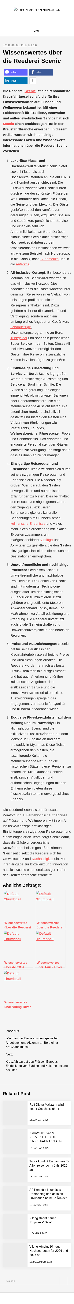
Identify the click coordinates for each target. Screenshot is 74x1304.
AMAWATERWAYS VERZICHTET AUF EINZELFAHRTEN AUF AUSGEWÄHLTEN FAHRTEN (45, 1141)
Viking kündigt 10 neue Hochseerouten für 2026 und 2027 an (48, 1251)
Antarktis (22, 264)
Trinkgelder (18, 338)
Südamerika (49, 259)
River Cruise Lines (15, 45)
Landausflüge (20, 327)
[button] (16, 72)
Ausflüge (46, 540)
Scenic (32, 45)
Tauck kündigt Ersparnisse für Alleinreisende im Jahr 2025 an (49, 1165)
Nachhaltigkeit (42, 859)
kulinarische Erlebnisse (27, 523)
